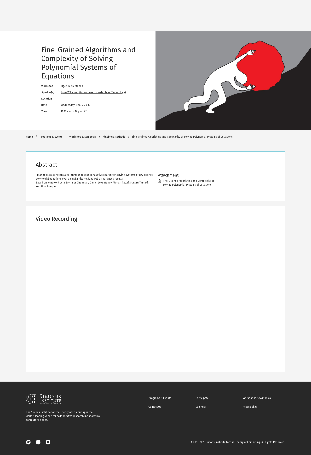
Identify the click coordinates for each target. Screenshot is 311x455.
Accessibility (250, 406)
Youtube (48, 442)
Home (29, 136)
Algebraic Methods (72, 86)
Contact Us (154, 406)
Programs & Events (51, 136)
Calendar (201, 406)
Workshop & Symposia (82, 136)
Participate (202, 398)
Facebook (38, 442)
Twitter (28, 442)
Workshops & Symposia (257, 398)
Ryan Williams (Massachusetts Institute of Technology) (93, 92)
